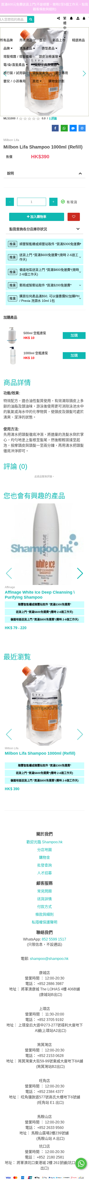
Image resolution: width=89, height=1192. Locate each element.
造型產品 (48, 48)
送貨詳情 (44, 899)
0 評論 (53, 118)
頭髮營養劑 (40, 73)
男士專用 (61, 73)
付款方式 (44, 907)
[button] (9, 573)
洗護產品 (26, 48)
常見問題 (44, 891)
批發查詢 (44, 865)
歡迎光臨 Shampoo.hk (44, 842)
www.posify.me (44, 1186)
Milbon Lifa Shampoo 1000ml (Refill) (40, 753)
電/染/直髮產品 (14, 64)
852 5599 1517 (54, 939)
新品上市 (58, 40)
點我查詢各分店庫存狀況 (28, 229)
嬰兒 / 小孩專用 (14, 81)
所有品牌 (6, 40)
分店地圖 (44, 850)
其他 (36, 81)
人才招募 (44, 873)
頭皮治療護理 (49, 56)
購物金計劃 (56, 81)
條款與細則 (44, 914)
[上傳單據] (77, 18)
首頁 (42, 40)
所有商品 (26, 40)
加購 (74, 335)
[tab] (44, 244)
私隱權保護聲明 (44, 922)
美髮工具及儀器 (46, 64)
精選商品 (78, 40)
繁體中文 (64, 25)
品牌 (7, 48)
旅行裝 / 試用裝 (14, 73)
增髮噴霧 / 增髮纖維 (17, 56)
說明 (10, 173)
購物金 (44, 857)
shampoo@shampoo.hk (49, 959)
